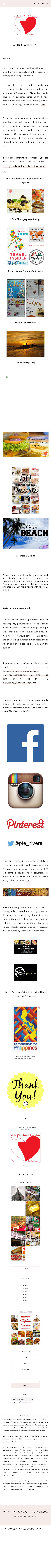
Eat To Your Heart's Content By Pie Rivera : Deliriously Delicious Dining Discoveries (27, 1529)
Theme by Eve (25, 1531)
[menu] (4, 3)
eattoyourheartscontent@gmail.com (21, 671)
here (43, 104)
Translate (28, 1402)
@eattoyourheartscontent (30, 1516)
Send (25, 1385)
